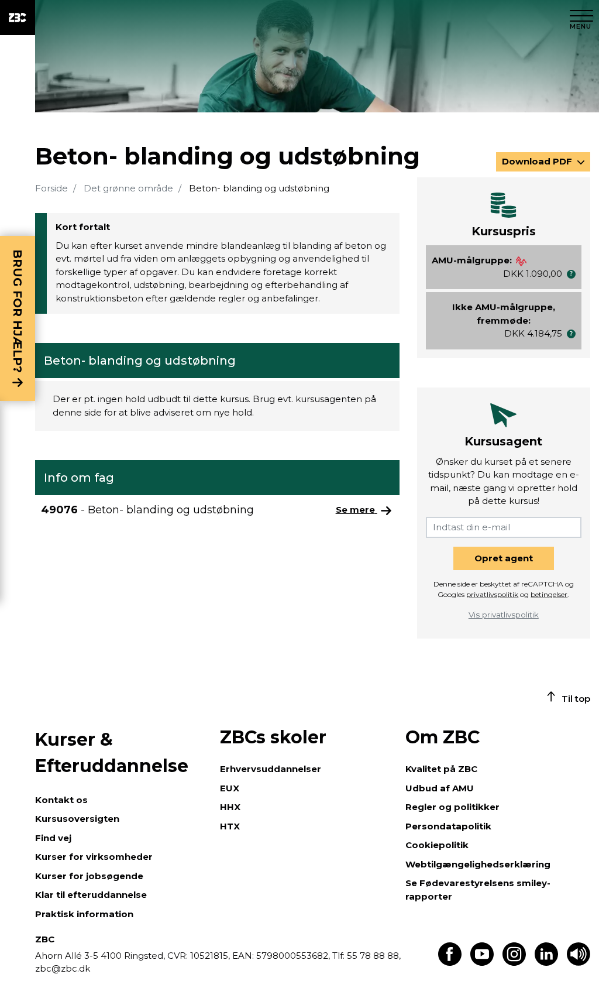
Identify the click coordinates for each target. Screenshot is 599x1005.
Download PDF (538, 161)
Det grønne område (128, 188)
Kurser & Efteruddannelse (111, 753)
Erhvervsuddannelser (270, 768)
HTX (230, 826)
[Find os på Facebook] (450, 962)
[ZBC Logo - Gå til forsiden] (17, 17)
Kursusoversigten (77, 818)
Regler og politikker (452, 806)
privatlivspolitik (492, 594)
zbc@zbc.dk (62, 968)
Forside (51, 188)
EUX (229, 788)
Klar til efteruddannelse (91, 894)
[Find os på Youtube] (482, 962)
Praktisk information (84, 914)
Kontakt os (61, 799)
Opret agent (503, 558)
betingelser (549, 594)
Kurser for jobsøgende (89, 875)
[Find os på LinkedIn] (546, 962)
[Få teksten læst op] (578, 962)
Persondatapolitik (448, 826)
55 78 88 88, (373, 955)
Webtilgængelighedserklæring (477, 864)
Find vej (53, 837)
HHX (230, 806)
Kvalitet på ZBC (441, 768)
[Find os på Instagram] (514, 962)
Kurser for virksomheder (94, 856)
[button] (571, 274)
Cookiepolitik (437, 844)
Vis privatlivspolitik (504, 614)
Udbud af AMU (439, 788)
